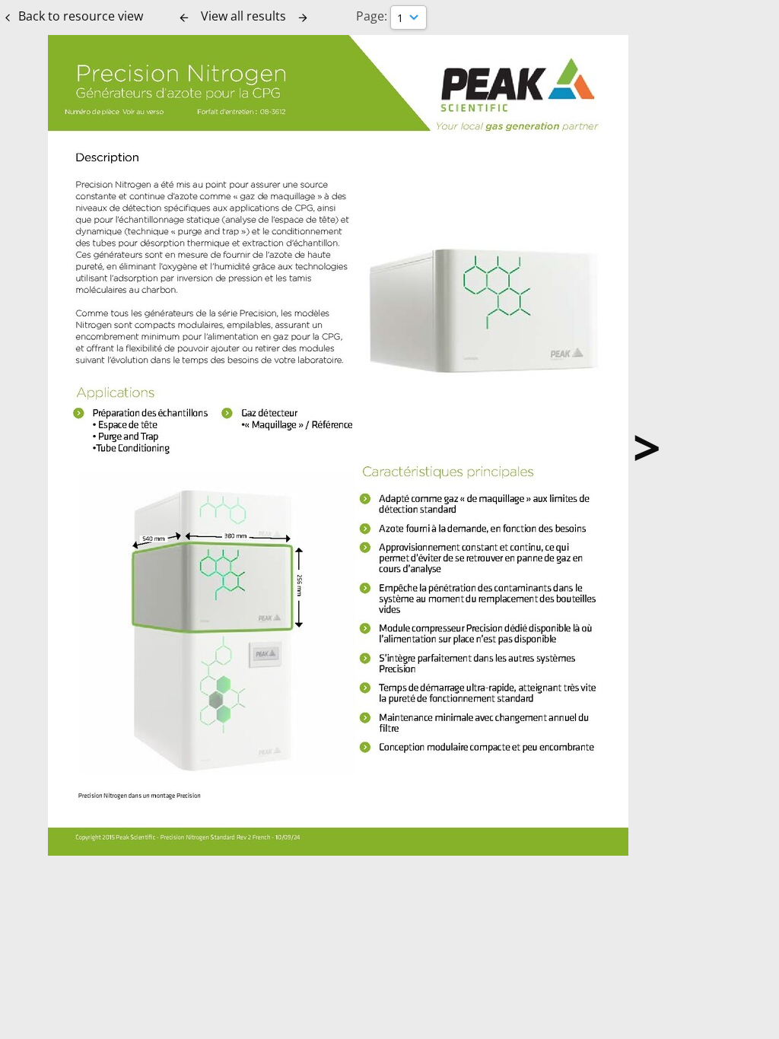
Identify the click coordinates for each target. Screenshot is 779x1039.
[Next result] (302, 17)
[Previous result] (184, 17)
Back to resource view (80, 16)
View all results (243, 16)
